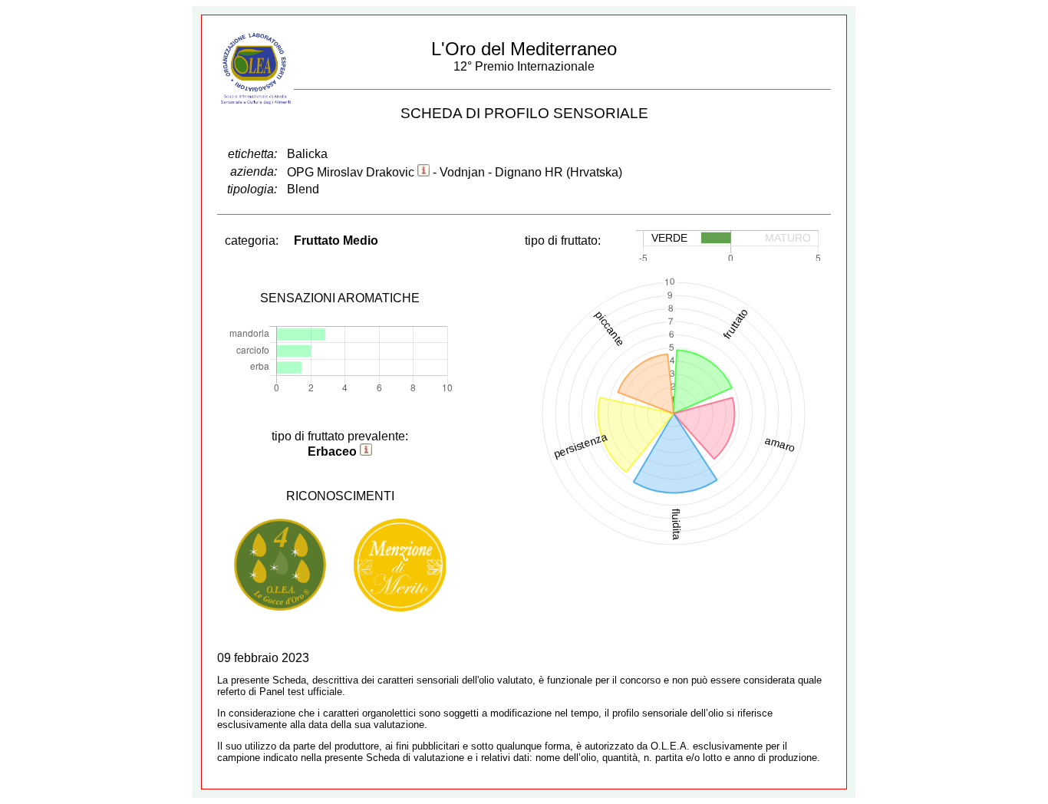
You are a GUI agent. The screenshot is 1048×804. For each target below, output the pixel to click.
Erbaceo (332, 451)
